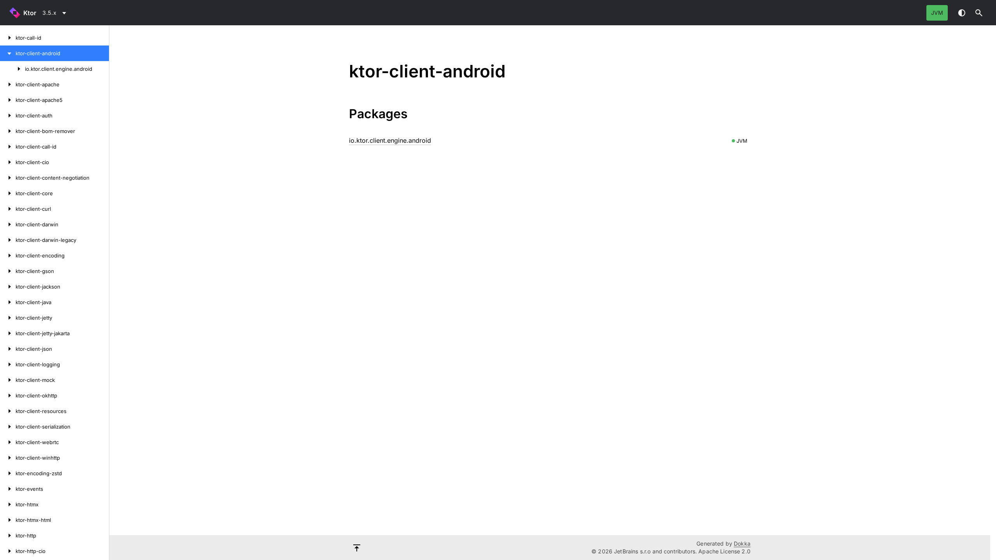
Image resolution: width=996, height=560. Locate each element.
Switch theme (962, 13)
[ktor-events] (8, 489)
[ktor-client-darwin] (8, 224)
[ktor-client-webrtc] (8, 442)
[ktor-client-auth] (8, 115)
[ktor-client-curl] (8, 209)
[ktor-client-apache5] (8, 100)
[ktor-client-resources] (8, 411)
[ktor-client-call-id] (8, 146)
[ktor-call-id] (8, 38)
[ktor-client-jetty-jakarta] (8, 333)
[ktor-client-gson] (8, 271)
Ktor (29, 13)
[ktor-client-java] (8, 302)
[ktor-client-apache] (8, 84)
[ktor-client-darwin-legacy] (8, 240)
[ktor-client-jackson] (8, 286)
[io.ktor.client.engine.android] (12, 69)
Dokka (742, 543)
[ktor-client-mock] (8, 380)
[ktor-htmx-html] (8, 520)
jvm (937, 12)
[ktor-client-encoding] (8, 255)
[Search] (979, 13)
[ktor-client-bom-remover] (8, 131)
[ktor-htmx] (8, 504)
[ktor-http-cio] (8, 551)
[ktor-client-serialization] (8, 426)
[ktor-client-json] (8, 349)
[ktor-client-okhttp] (8, 395)
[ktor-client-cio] (8, 162)
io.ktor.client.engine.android (390, 140)
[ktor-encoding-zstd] (8, 473)
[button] (979, 13)
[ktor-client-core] (8, 193)
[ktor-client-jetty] (8, 318)
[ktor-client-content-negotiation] (8, 178)
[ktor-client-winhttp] (8, 458)
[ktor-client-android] (8, 53)
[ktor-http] (8, 535)
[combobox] (55, 13)
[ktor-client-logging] (8, 364)
